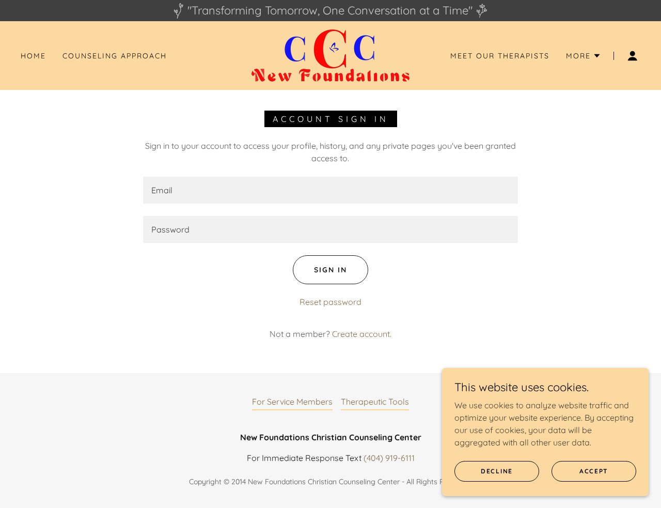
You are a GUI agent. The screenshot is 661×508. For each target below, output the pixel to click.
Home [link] (33, 55)
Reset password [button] (330, 302)
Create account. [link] (361, 334)
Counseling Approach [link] (114, 55)
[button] (583, 56)
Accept (593, 471)
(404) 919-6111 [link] (389, 458)
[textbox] (330, 190)
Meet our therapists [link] (499, 55)
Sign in (330, 269)
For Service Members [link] (292, 401)
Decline (497, 471)
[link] (330, 55)
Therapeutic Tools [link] (375, 401)
